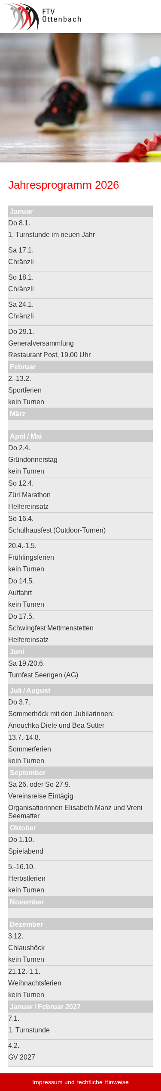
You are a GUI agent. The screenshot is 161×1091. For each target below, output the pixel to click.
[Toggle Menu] (148, 12)
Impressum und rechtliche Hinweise (80, 1082)
